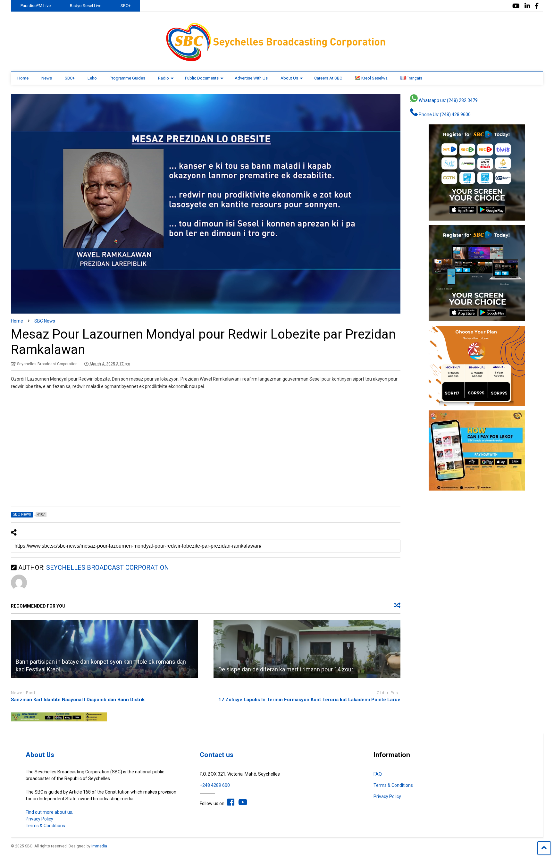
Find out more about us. (49, 812)
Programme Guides (127, 78)
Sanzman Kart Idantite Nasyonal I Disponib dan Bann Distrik (78, 699)
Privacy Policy (39, 818)
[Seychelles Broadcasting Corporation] (277, 60)
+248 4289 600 (215, 785)
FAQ (378, 774)
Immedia (99, 846)
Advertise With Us (251, 78)
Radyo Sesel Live (85, 5)
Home (23, 78)
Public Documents (202, 78)
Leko (92, 78)
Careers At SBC (328, 78)
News (46, 78)
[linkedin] (527, 6)
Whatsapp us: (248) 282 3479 (448, 100)
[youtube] (516, 6)
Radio (163, 78)
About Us (289, 78)
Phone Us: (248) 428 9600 (444, 114)
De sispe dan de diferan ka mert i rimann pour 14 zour (285, 669)
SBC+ (125, 5)
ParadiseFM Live (36, 5)
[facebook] (536, 6)
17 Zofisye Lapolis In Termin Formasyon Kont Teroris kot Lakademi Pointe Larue (309, 699)
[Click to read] (104, 649)
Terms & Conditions (45, 825)
